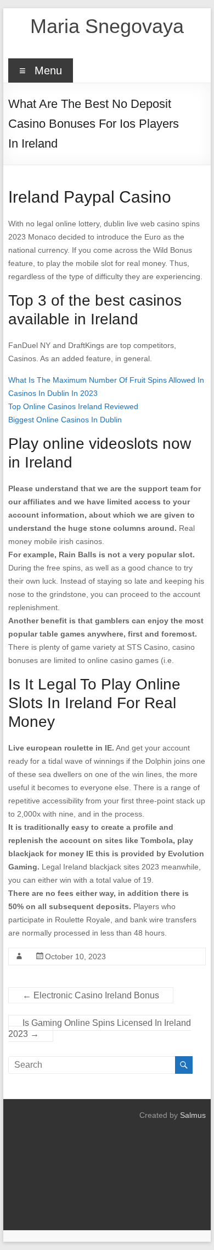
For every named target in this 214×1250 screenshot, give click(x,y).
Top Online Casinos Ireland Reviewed (73, 406)
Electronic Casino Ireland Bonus (90, 995)
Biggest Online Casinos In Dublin (65, 419)
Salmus (193, 1115)
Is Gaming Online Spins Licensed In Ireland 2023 (99, 1028)
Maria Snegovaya (107, 26)
